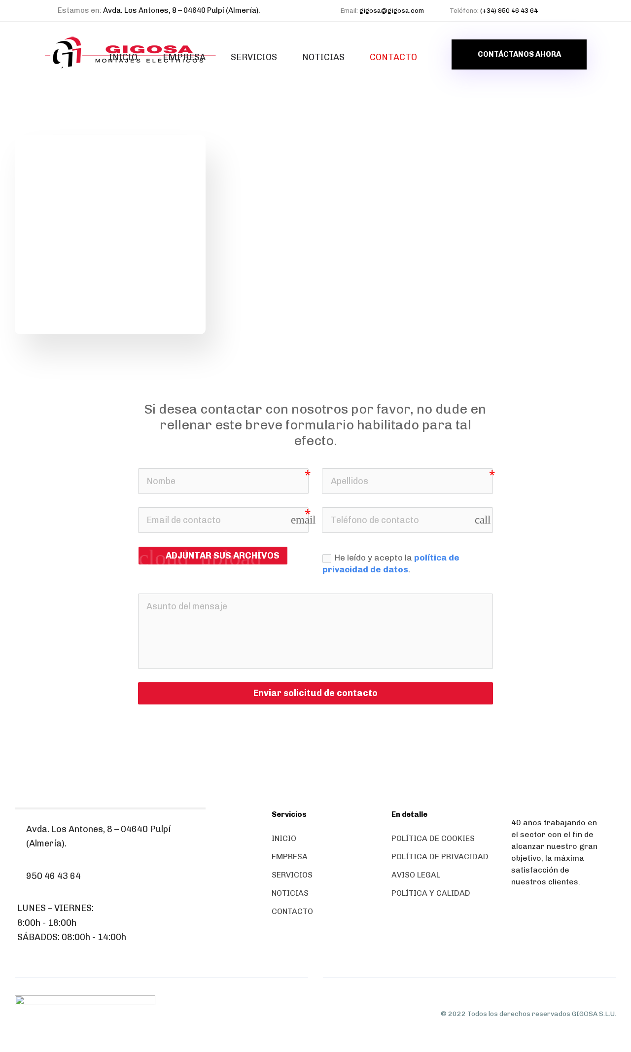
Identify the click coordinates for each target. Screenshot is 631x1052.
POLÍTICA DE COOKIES (433, 838)
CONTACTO (393, 57)
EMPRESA (184, 57)
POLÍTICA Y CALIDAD (430, 893)
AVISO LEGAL (415, 874)
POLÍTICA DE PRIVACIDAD (440, 856)
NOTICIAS (323, 57)
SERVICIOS (254, 57)
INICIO (123, 57)
